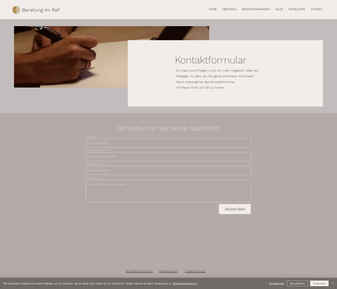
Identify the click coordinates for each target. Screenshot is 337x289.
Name (90, 136)
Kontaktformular (139, 271)
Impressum (168, 271)
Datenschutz (195, 271)
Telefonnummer (96, 164)
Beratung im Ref (41, 10)
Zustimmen (319, 283)
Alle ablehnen (297, 283)
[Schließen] (333, 283)
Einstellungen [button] (276, 283)
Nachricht (92, 178)
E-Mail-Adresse (96, 150)
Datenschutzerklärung (185, 283)
